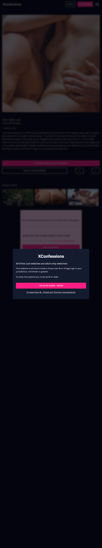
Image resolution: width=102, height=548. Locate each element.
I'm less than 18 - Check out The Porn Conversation (51, 292)
